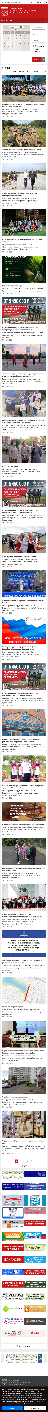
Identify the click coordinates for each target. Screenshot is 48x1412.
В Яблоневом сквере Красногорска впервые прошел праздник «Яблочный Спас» (22, 787)
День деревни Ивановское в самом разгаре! (19, 557)
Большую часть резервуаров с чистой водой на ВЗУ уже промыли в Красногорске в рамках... (22, 740)
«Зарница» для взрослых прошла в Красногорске (21, 149)
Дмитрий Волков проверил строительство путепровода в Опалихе (19, 194)
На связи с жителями (11, 466)
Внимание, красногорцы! (12, 286)
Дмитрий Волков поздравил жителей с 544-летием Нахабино (23, 602)
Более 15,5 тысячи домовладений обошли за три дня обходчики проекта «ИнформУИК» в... (23, 421)
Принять (12, 1408)
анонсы (43, 72)
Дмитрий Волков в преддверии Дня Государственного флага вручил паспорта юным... (22, 915)
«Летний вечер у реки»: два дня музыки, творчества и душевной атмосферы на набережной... (24, 375)
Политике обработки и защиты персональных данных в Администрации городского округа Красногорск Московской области (22, 1398)
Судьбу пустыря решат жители (15, 1097)
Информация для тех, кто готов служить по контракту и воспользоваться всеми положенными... (20, 328)
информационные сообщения (25, 72)
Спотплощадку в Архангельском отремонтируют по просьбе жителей (23, 869)
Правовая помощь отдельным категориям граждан (23, 824)
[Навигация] (2, 20)
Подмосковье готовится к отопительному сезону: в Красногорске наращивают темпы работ (23, 1052)
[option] (21, 1358)
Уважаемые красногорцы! (12, 1007)
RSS (25, 1166)
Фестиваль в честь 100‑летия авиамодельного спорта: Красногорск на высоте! (24, 105)
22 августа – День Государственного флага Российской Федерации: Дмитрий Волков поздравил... (19, 648)
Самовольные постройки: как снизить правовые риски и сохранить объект (22, 961)
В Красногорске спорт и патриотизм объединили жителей (22, 240)
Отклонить (35, 1408)
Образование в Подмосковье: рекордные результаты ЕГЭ (23, 1142)
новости (8, 68)
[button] (2, 1358)
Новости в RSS (25, 1347)
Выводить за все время (39, 49)
